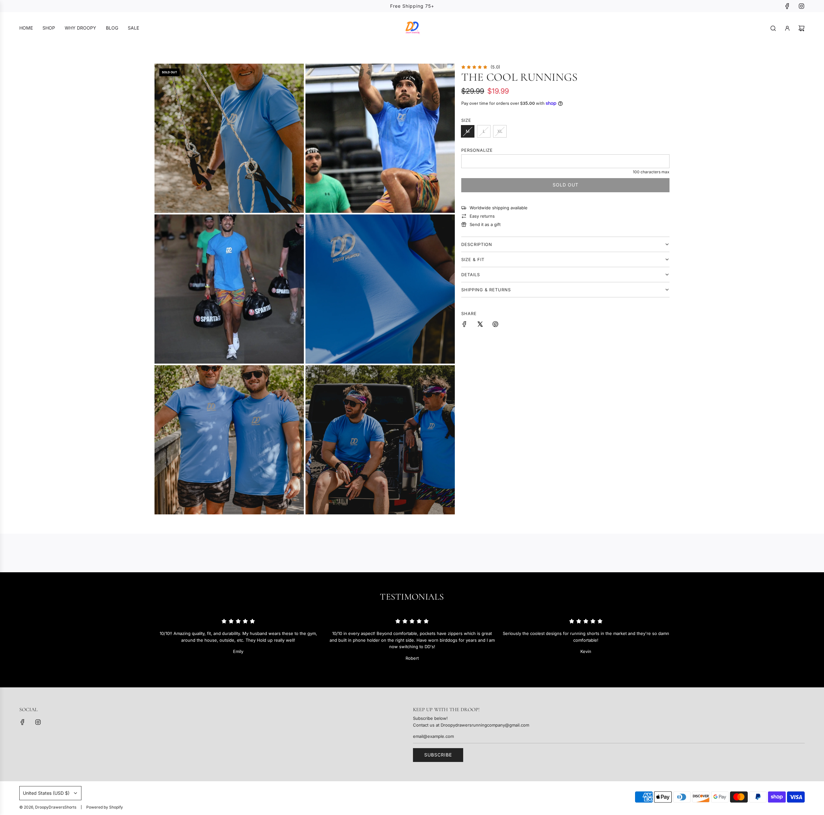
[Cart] (801, 28)
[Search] (773, 28)
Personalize (477, 150)
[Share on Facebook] (464, 325)
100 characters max (651, 171)
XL (499, 131)
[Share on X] (480, 325)
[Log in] (787, 28)
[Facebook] (787, 6)
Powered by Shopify (104, 807)
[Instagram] (801, 6)
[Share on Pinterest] (495, 325)
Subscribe (438, 754)
